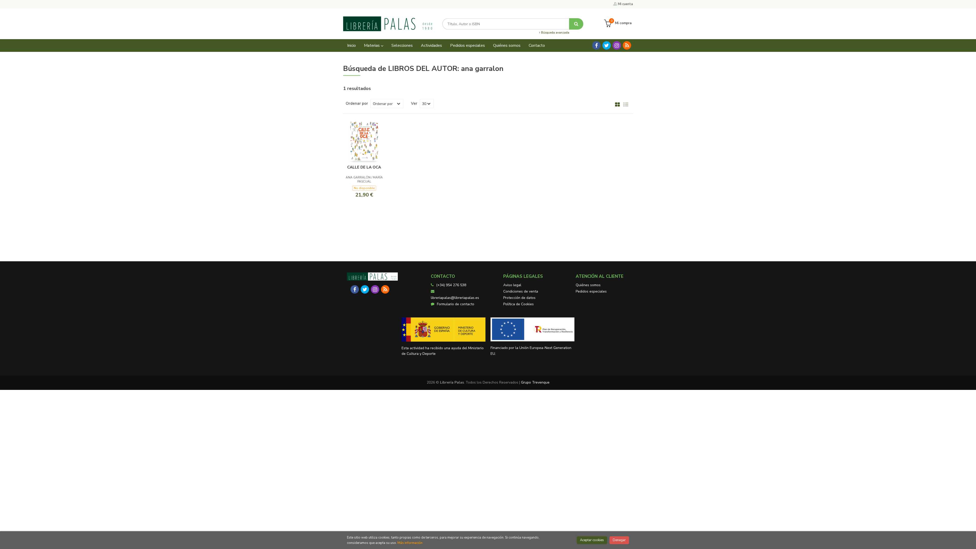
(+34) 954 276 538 (451, 285)
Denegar (619, 540)
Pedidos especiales (591, 291)
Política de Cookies (518, 304)
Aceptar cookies (592, 540)
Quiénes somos (588, 285)
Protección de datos (519, 297)
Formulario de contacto (455, 304)
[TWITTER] (606, 45)
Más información (410, 543)
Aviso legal (512, 285)
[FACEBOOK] (596, 45)
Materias (372, 45)
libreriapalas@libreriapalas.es (455, 297)
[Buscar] (576, 23)
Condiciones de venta (520, 291)
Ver (414, 103)
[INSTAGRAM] (617, 45)
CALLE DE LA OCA (364, 167)
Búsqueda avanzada (554, 33)
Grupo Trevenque (535, 382)
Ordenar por (357, 103)
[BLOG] (627, 45)
